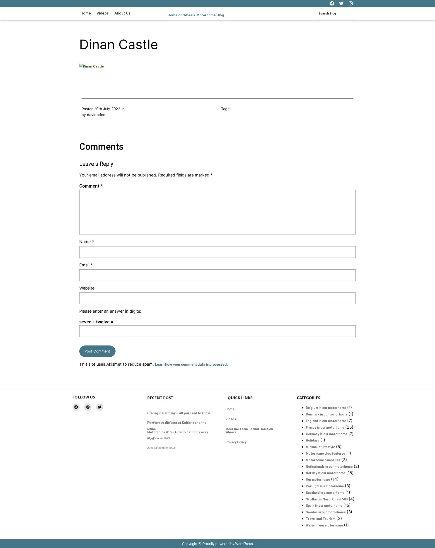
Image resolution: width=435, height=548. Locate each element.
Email (86, 265)
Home (85, 13)
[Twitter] (99, 407)
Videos (103, 13)
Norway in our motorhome (325, 473)
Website (86, 288)
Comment (91, 186)
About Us (122, 13)
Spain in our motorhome (324, 505)
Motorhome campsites (323, 460)
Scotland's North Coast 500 (327, 499)
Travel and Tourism (320, 519)
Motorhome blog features (325, 453)
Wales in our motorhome (324, 525)
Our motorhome (318, 479)
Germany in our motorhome (326, 434)
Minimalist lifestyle (320, 447)
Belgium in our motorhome (326, 408)
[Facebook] (76, 407)
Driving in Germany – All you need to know (178, 413)
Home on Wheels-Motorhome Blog (196, 15)
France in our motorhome (325, 427)
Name (86, 241)
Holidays (312, 440)
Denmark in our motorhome (326, 414)
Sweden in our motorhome (326, 512)
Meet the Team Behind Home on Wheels (249, 430)
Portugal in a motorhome (325, 486)
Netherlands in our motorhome (329, 466)
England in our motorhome (326, 421)
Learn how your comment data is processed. (191, 364)
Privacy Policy (235, 442)
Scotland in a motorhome (325, 493)
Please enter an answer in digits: (110, 311)
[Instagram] (88, 407)
